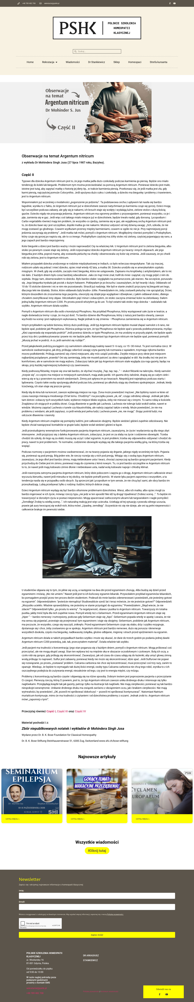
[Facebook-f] (170, 3)
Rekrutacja (48, 62)
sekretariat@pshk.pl (36, 988)
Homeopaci (134, 62)
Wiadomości (73, 62)
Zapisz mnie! (97, 935)
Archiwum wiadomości (109, 992)
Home (30, 62)
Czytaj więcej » (13, 819)
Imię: (21, 890)
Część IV (80, 711)
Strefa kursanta (158, 62)
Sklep (116, 62)
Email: (22, 901)
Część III (62, 711)
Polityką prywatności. (115, 914)
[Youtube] (175, 3)
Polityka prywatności (91, 992)
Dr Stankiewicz (96, 62)
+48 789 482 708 (34, 993)
